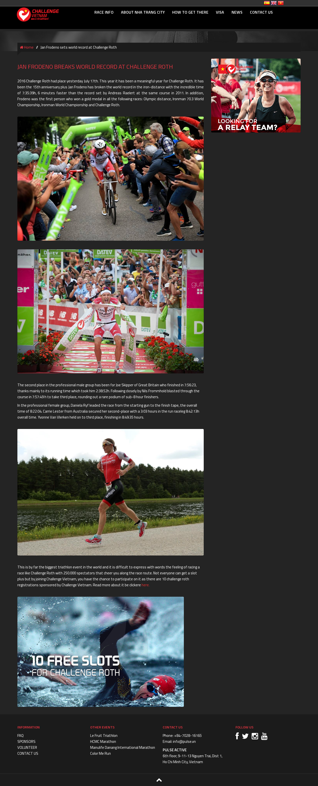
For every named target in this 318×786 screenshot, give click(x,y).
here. (146, 585)
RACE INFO (104, 12)
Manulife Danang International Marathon (122, 747)
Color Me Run (100, 753)
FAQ (20, 735)
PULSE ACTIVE (175, 750)
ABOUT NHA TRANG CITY (143, 12)
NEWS (237, 12)
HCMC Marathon (103, 741)
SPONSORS (26, 741)
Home (28, 47)
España (267, 3)
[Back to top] (159, 779)
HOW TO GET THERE (190, 12)
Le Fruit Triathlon (104, 735)
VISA (220, 12)
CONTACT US (261, 12)
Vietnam (281, 3)
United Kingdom (274, 3)
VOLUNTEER (27, 747)
